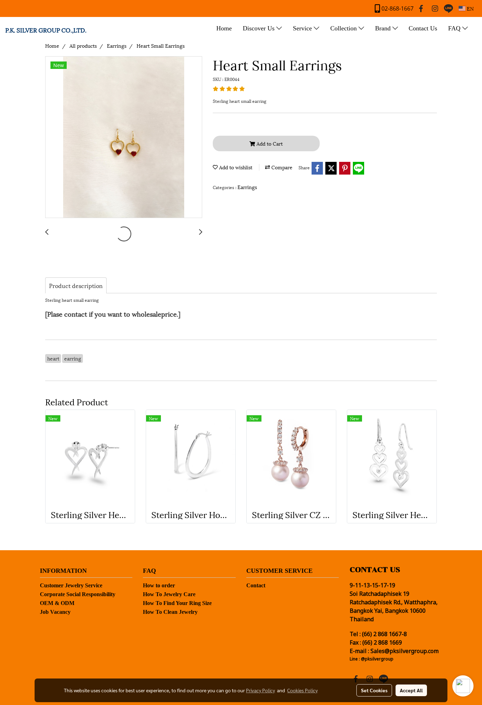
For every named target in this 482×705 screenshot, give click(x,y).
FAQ (455, 28)
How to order (159, 585)
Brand (383, 28)
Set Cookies (374, 690)
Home (224, 28)
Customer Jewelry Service (71, 585)
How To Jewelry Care (169, 594)
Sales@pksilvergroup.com (404, 651)
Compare (281, 167)
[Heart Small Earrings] (124, 137)
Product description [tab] (76, 285)
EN (469, 8)
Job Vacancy (55, 612)
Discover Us (259, 28)
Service (303, 28)
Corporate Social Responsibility (77, 594)
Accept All (411, 690)
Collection (344, 28)
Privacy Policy (260, 690)
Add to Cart (269, 143)
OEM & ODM (57, 603)
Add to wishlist (235, 167)
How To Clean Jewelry (170, 612)
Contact (255, 585)
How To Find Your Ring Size (177, 603)
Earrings (247, 186)
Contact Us (423, 28)
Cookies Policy (302, 690)
